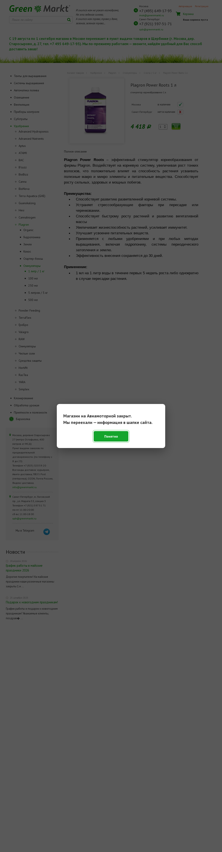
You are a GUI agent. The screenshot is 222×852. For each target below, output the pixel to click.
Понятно (111, 436)
